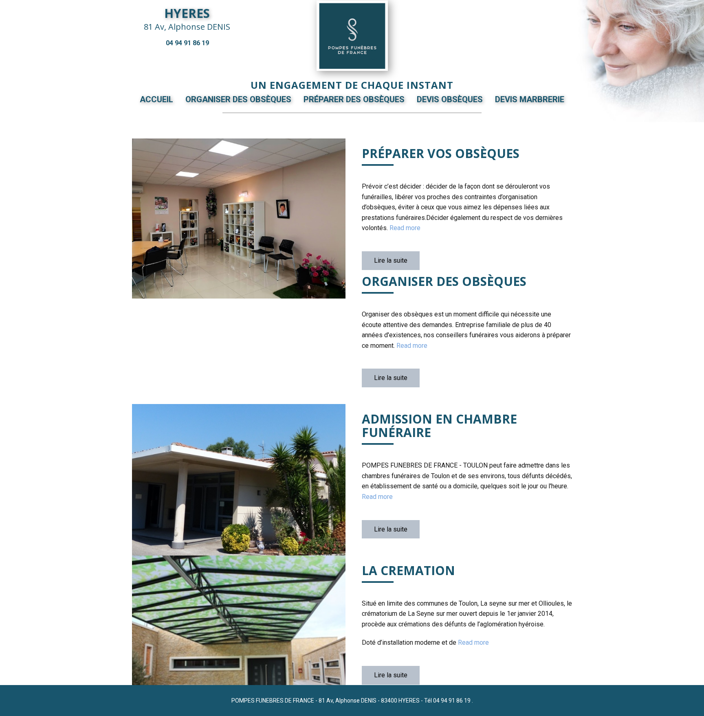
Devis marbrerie (529, 99)
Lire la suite (390, 260)
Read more (404, 228)
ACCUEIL (156, 99)
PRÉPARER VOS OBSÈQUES (440, 153)
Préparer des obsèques (354, 99)
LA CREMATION (408, 570)
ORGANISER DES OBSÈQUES (444, 281)
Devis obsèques (450, 99)
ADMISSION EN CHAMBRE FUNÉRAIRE (439, 426)
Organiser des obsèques (238, 99)
